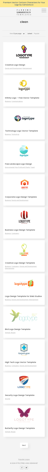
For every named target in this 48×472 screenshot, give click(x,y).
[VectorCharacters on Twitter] (26, 467)
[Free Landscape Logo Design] (24, 150)
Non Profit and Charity (22, 167)
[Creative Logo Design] (24, 51)
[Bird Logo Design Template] (24, 316)
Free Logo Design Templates (24, 12)
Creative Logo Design (15, 65)
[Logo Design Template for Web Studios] (24, 283)
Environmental (9, 167)
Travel (33, 167)
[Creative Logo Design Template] (24, 249)
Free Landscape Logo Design (18, 164)
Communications (17, 101)
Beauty (13, 333)
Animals (7, 333)
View (15, 34)
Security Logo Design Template (19, 395)
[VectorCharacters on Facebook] (22, 467)
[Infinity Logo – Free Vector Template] (24, 84)
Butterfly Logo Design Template (20, 428)
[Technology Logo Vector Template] (24, 117)
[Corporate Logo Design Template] (24, 183)
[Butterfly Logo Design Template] (24, 415)
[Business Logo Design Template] (24, 216)
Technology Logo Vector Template (21, 131)
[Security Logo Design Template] (24, 382)
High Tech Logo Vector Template (20, 362)
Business (8, 101)
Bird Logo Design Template (17, 329)
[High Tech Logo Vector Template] (24, 349)
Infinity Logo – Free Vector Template (22, 98)
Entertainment (27, 68)
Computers (15, 233)
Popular (36, 34)
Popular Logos (24, 459)
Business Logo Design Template (20, 230)
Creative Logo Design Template (20, 263)
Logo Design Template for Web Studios (23, 296)
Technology (15, 134)
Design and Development (13, 68)
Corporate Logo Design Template (21, 197)
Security (7, 399)
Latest (30, 34)
